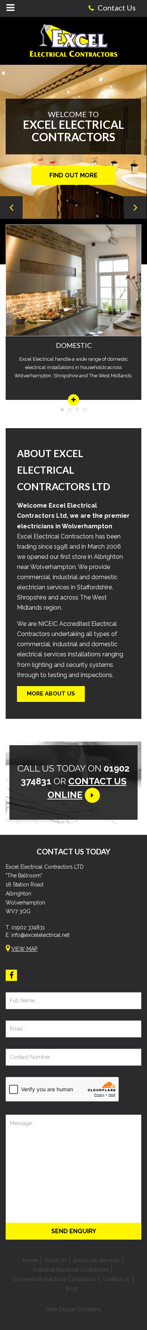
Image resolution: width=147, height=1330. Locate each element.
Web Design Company (73, 1309)
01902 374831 (28, 927)
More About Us (51, 693)
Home (30, 1260)
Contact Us (116, 1279)
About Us (55, 1260)
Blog (71, 1289)
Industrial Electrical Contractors (71, 1270)
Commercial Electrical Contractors (54, 1279)
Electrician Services (96, 1260)
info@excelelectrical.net (40, 935)
